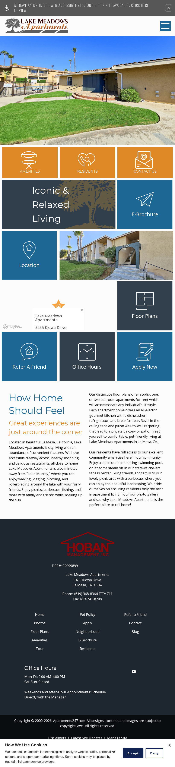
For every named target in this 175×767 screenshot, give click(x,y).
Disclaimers (57, 738)
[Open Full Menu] (165, 26)
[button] (168, 7)
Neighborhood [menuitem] (87, 631)
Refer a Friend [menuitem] (135, 614)
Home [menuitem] (40, 614)
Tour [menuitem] (40, 648)
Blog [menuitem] (135, 631)
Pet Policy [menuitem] (87, 614)
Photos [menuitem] (39, 623)
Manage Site (117, 738)
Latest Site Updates (86, 738)
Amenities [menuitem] (40, 640)
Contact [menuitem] (135, 623)
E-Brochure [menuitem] (87, 640)
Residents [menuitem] (87, 648)
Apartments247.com (69, 720)
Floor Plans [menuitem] (40, 631)
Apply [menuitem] (87, 623)
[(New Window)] (134, 672)
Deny (154, 753)
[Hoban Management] (87, 544)
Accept (133, 753)
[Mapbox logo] (12, 326)
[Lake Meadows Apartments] (36, 26)
